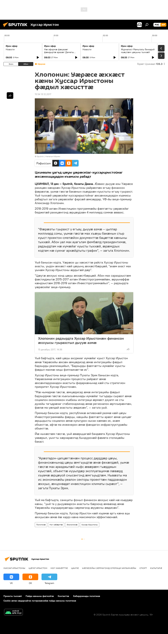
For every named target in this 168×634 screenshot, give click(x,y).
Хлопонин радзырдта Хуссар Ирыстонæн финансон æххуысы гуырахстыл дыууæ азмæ (81, 340)
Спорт (143, 568)
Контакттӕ (63, 596)
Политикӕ (41, 524)
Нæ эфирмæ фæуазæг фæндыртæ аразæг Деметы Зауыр (59, 52)
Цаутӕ (75, 568)
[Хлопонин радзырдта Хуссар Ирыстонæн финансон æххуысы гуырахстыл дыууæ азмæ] (84, 313)
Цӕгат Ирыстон (38, 568)
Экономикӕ (72, 524)
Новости (10, 49)
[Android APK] (13, 612)
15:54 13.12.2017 (43, 94)
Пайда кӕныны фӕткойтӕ (40, 596)
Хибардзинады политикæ (86, 596)
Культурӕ (156, 568)
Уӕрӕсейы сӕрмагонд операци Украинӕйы (109, 568)
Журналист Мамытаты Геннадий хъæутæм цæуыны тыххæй (138, 51)
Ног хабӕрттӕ (56, 524)
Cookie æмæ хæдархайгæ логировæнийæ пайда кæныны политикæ (39, 600)
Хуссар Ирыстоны (89, 524)
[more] (128, 349)
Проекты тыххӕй (12, 596)
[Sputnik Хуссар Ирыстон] (16, 27)
